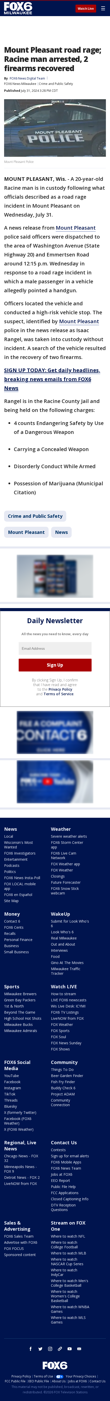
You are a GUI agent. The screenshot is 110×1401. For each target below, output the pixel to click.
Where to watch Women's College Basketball (65, 1296)
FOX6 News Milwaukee (20, 84)
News (61, 532)
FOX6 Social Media (17, 1065)
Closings (58, 876)
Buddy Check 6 (63, 1087)
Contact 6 (12, 921)
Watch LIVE (64, 986)
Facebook (12, 1081)
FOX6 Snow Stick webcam (65, 890)
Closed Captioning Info (70, 1198)
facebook (31, 1349)
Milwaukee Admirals (20, 1030)
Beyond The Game (19, 1012)
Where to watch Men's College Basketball (69, 1283)
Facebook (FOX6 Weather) (17, 1121)
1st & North (14, 1006)
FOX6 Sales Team (19, 1236)
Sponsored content (20, 1254)
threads (60, 1349)
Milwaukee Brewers (20, 993)
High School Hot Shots (22, 1018)
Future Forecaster (66, 882)
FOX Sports (60, 1030)
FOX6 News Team (66, 1168)
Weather (61, 829)
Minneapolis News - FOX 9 (20, 1169)
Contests (58, 1149)
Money (12, 914)
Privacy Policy (60, 689)
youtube (69, 1349)
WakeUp (60, 914)
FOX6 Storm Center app (67, 844)
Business (11, 945)
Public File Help (63, 1186)
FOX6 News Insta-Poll (22, 877)
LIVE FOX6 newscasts (68, 999)
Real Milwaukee (64, 938)
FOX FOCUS (14, 1248)
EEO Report (60, 1180)
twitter (40, 1349)
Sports (11, 986)
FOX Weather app (65, 863)
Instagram (12, 1087)
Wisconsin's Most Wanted (18, 844)
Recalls (10, 933)
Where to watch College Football (64, 1244)
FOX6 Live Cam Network (63, 855)
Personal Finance (18, 939)
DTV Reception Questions (63, 1207)
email (79, 1349)
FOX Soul (58, 1036)
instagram (50, 1349)
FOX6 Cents (14, 927)
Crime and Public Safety (56, 84)
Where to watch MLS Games (68, 1320)
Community (64, 1062)
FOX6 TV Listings (65, 1012)
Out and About (63, 944)
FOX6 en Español (18, 894)
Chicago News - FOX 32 (21, 1158)
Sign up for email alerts (70, 1155)
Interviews (59, 950)
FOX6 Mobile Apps (66, 1162)
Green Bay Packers (20, 999)
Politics (10, 871)
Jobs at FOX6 (61, 1174)
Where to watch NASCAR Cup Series (67, 1261)
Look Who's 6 (62, 931)
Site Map (11, 900)
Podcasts (11, 865)
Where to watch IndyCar (64, 1272)
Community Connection (60, 1102)
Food (55, 956)
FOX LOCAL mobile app (20, 886)
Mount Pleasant (76, 227)
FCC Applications (65, 1192)
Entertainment (16, 859)
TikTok (9, 1094)
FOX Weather (62, 870)
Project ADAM (63, 1094)
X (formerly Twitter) (20, 1112)
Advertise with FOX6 (20, 1242)
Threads (11, 1100)
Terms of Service (58, 693)
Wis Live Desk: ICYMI (68, 1006)
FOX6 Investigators (20, 853)
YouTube (11, 1075)
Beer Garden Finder (67, 1075)
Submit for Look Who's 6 (70, 923)
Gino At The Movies (67, 962)
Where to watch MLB (68, 1253)
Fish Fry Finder (63, 1081)
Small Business (16, 951)
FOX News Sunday (66, 1042)
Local (8, 836)
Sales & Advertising (17, 1226)
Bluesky (10, 1106)
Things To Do (62, 1069)
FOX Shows (60, 1049)
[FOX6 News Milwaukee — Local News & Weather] (19, 8)
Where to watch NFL (68, 1236)
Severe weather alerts (69, 836)
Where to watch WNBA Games (70, 1309)
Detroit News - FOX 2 (22, 1177)
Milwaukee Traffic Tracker (65, 971)
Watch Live (86, 8)
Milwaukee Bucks (18, 1024)
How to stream (63, 993)
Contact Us (64, 1142)
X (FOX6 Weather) (19, 1129)
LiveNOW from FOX (67, 1018)
